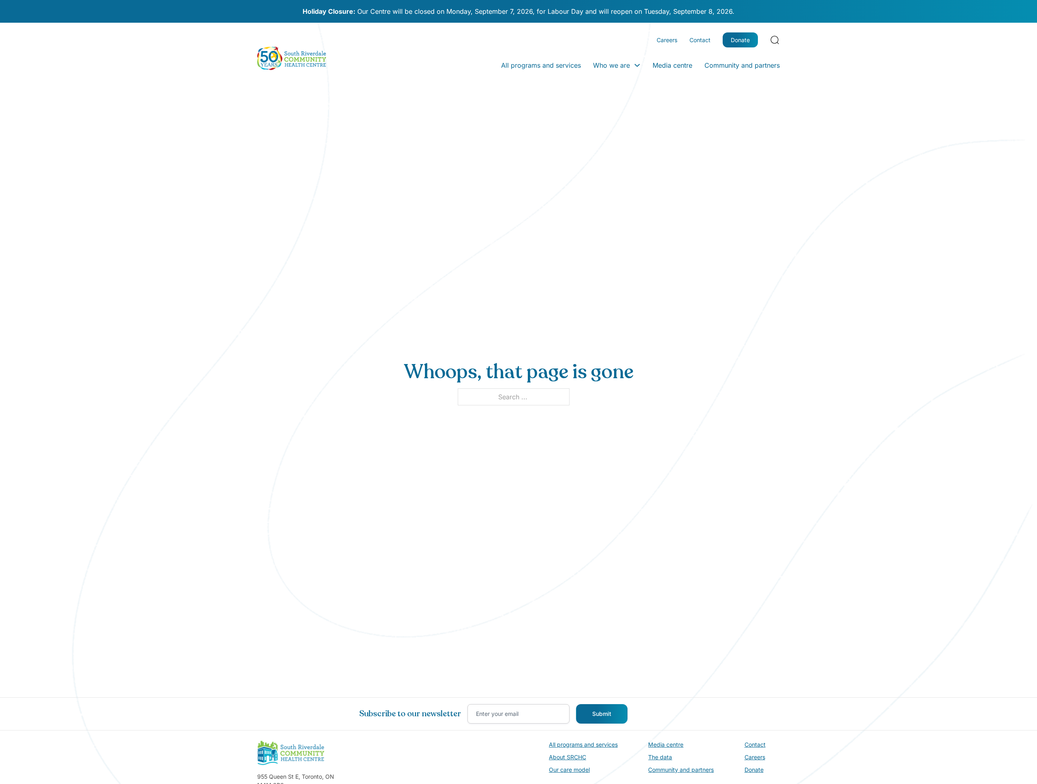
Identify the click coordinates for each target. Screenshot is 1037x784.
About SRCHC (567, 757)
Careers (667, 39)
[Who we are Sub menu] (637, 65)
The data (660, 757)
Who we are (611, 65)
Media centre (672, 65)
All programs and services (541, 65)
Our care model (569, 769)
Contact (700, 39)
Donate (740, 39)
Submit (601, 713)
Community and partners (742, 65)
